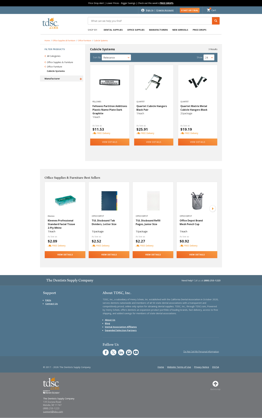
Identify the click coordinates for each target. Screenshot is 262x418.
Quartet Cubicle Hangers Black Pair (151, 107)
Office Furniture (84, 40)
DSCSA (215, 366)
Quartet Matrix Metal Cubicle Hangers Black (193, 107)
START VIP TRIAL (189, 10)
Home (47, 40)
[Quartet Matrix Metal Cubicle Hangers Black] (197, 85)
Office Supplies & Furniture (63, 40)
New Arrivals (180, 29)
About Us (110, 319)
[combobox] (116, 57)
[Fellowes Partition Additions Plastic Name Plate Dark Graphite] (109, 85)
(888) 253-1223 (212, 280)
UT (134, 350)
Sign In (150, 10)
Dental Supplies (113, 29)
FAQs (48, 300)
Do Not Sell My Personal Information (201, 351)
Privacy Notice (201, 366)
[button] (216, 21)
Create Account (165, 10)
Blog (107, 323)
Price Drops (199, 29)
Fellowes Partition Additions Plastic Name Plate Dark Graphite (109, 109)
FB (104, 350)
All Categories (53, 56)
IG (127, 350)
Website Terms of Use (179, 366)
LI (119, 350)
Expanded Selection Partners (121, 330)
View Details (109, 141)
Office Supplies (135, 29)
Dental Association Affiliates (121, 326)
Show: (200, 57)
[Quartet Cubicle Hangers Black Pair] (153, 85)
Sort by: (97, 57)
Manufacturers (158, 29)
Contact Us (51, 303)
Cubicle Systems (101, 40)
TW (111, 350)
